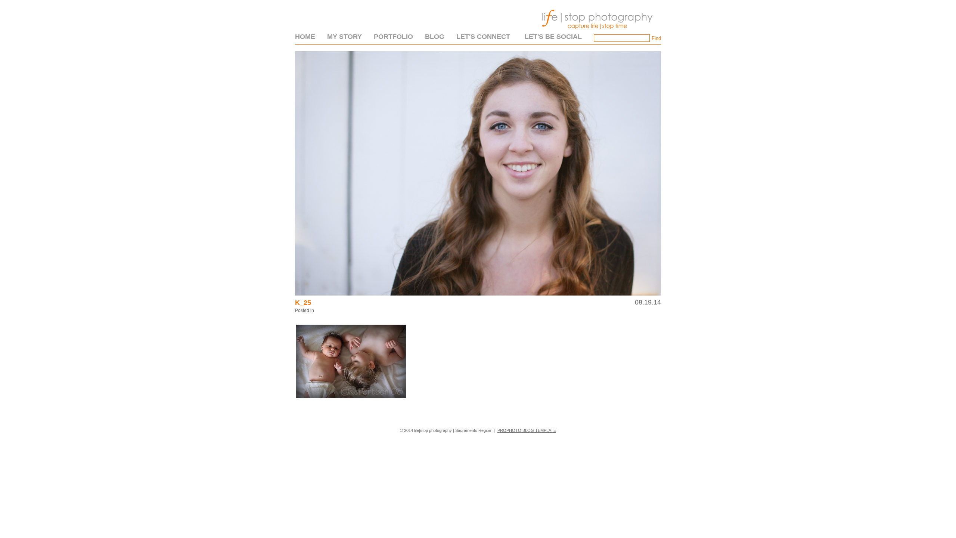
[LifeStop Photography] (595, 31)
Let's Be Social (553, 36)
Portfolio (393, 36)
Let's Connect (483, 36)
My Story (344, 36)
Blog (434, 36)
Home (305, 36)
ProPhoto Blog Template (526, 430)
